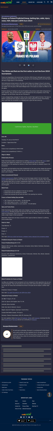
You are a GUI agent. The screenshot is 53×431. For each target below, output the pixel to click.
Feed (33, 401)
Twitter (29, 318)
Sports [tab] (24, 2)
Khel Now (17, 318)
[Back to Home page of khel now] (6, 2)
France (44, 160)
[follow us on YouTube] (29, 417)
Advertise (24, 403)
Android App (7, 319)
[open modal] (49, 395)
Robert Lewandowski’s (8, 178)
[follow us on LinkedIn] (32, 417)
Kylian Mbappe (5, 211)
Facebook (24, 318)
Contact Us (17, 406)
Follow (21, 24)
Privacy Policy (25, 406)
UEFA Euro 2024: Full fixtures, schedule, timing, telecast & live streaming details (28, 236)
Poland (3, 179)
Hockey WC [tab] (31, 2)
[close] (50, 420)
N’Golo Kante (32, 160)
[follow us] (28, 65)
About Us (17, 403)
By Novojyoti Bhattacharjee (10, 24)
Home (16, 401)
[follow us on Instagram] (24, 417)
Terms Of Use (18, 408)
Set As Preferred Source (45, 24)
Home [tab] (17, 2)
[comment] (24, 65)
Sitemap (34, 403)
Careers (24, 401)
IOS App (15, 319)
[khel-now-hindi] (51, 2)
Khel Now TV (35, 406)
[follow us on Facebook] (21, 417)
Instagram (37, 318)
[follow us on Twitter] (26, 417)
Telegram (34, 319)
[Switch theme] (48, 2)
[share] (33, 65)
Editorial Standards (26, 408)
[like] (20, 65)
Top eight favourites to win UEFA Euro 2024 (18, 292)
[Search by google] (45, 2)
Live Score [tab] (40, 2)
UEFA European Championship (9, 16)
